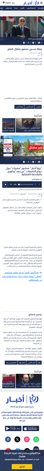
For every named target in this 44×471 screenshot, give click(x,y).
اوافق (22, 466)
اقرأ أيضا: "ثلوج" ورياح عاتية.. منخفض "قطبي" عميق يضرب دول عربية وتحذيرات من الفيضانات (22, 276)
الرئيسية (40, 8)
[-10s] (35, 184)
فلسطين (9, 8)
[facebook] (8, 439)
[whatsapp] (36, 439)
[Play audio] (5, 184)
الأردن (22, 8)
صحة (16, 8)
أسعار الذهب (31, 8)
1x (11, 184)
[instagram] (27, 439)
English (8, 3)
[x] (17, 439)
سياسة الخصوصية (11, 459)
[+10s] (39, 184)
